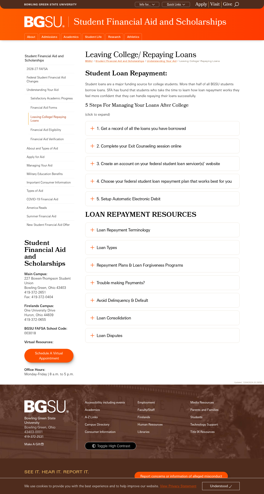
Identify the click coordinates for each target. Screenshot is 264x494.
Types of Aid (35, 191)
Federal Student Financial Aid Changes (46, 79)
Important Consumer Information (49, 182)
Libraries (144, 432)
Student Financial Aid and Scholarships (119, 61)
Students (196, 417)
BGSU (89, 61)
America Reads (37, 208)
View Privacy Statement (178, 486)
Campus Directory (97, 424)
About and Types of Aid (42, 148)
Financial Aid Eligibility (46, 130)
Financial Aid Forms (44, 107)
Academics (71, 36)
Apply (201, 5)
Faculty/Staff (146, 410)
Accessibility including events (105, 402)
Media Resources (202, 402)
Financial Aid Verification (47, 139)
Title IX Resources (202, 432)
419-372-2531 (34, 437)
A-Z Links (91, 417)
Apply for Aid (35, 157)
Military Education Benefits (45, 174)
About (31, 36)
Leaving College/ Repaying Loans (48, 119)
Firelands (144, 417)
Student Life (93, 36)
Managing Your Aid (39, 165)
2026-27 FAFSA (37, 69)
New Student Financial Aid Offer (48, 225)
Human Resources (150, 424)
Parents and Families (204, 410)
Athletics (133, 36)
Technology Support (204, 424)
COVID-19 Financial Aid (42, 199)
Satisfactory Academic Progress (52, 98)
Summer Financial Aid (41, 216)
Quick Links (174, 4)
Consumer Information (100, 432)
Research (114, 36)
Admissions (49, 36)
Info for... (145, 4)
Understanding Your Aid (161, 61)
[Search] (237, 4)
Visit (215, 5)
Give (227, 5)
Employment (146, 402)
